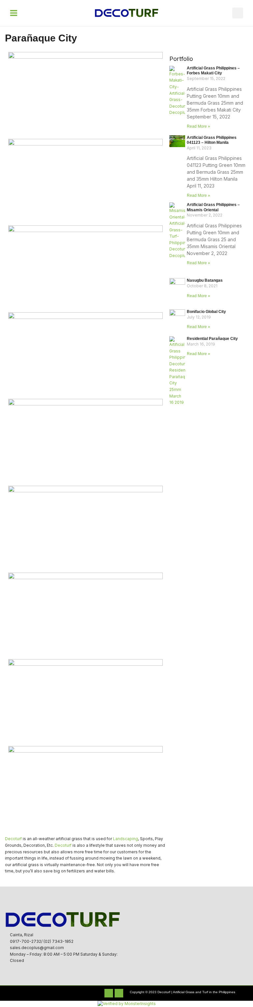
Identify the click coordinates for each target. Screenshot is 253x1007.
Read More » (198, 126)
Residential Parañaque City (212, 338)
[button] (237, 13)
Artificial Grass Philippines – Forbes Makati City (213, 71)
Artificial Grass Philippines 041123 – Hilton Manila (212, 140)
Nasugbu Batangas (205, 280)
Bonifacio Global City (206, 311)
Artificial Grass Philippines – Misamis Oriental (213, 207)
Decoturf (13, 839)
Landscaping (125, 839)
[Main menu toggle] (14, 13)
